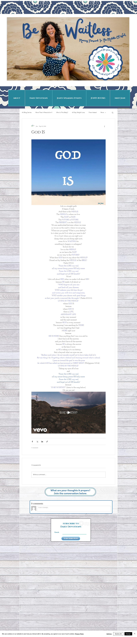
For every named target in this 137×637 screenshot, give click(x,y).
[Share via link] (47, 442)
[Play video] (68, 412)
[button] (113, 112)
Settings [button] (109, 634)
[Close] (134, 633)
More (102, 112)
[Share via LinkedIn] (42, 442)
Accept (128, 634)
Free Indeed (93, 112)
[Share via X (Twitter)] (37, 442)
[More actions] (104, 126)
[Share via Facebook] (32, 442)
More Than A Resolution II (44, 112)
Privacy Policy (79, 634)
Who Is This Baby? (62, 112)
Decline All (118, 634)
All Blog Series (26, 112)
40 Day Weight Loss (78, 112)
